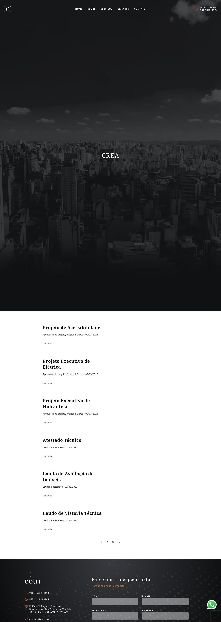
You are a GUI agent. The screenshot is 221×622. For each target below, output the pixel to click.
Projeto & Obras (74, 334)
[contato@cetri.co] (26, 619)
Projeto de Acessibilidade (71, 327)
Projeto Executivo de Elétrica (66, 364)
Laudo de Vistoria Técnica (72, 513)
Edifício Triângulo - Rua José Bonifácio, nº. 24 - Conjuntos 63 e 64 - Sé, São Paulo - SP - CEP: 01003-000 (50, 609)
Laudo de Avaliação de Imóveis (68, 476)
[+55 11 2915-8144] (26, 592)
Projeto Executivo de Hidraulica (66, 403)
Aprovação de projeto (54, 334)
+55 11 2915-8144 (39, 592)
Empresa (147, 610)
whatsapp (212, 601)
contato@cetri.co (39, 619)
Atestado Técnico (62, 440)
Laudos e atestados (53, 447)
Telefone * (99, 610)
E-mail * (147, 596)
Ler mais (47, 343)
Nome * (96, 596)
